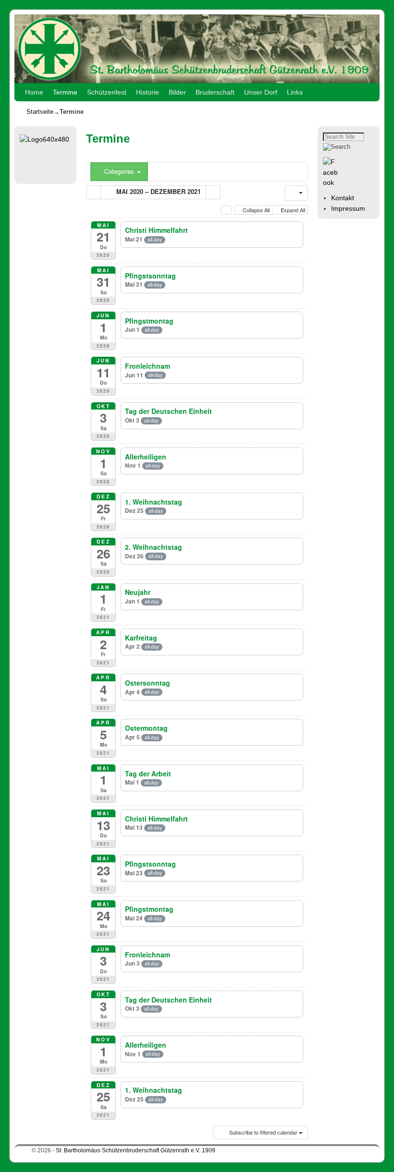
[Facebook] (332, 182)
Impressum (348, 208)
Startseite (39, 111)
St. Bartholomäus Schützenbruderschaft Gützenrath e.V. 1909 (135, 1150)
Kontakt (342, 198)
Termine (65, 92)
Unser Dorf (260, 92)
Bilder (177, 92)
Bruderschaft (215, 92)
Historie (147, 92)
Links (295, 92)
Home (34, 92)
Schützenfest (106, 92)
